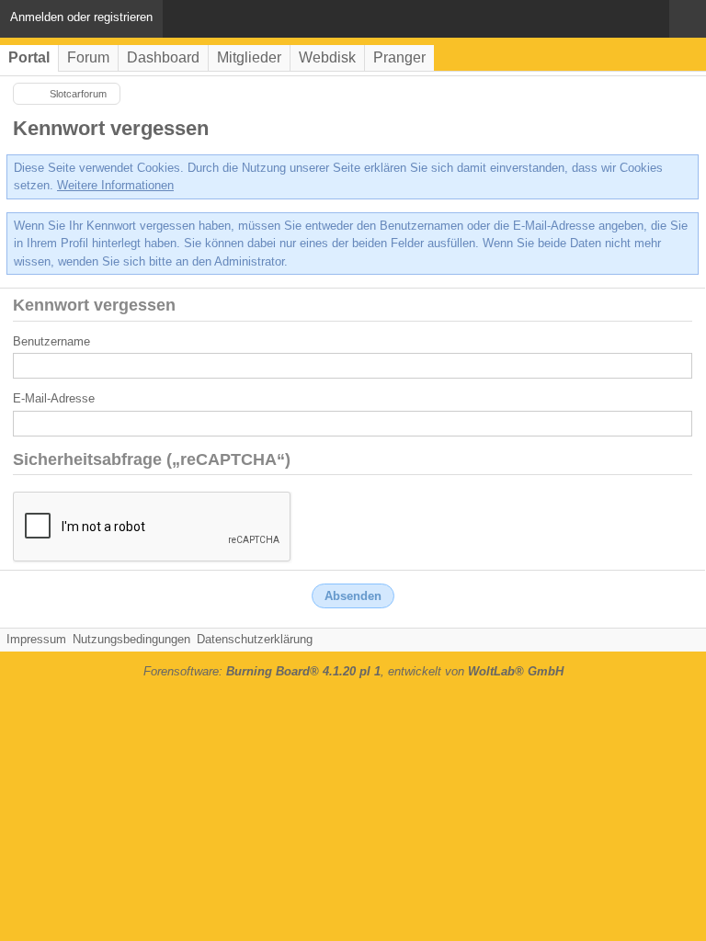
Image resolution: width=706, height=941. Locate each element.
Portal (29, 57)
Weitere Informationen (115, 185)
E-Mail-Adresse (54, 398)
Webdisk (327, 57)
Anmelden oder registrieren (81, 17)
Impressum (36, 639)
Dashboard (163, 57)
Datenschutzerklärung (255, 639)
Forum (88, 57)
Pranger (399, 57)
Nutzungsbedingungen (131, 639)
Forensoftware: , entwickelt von (353, 671)
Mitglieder (249, 57)
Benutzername (51, 341)
